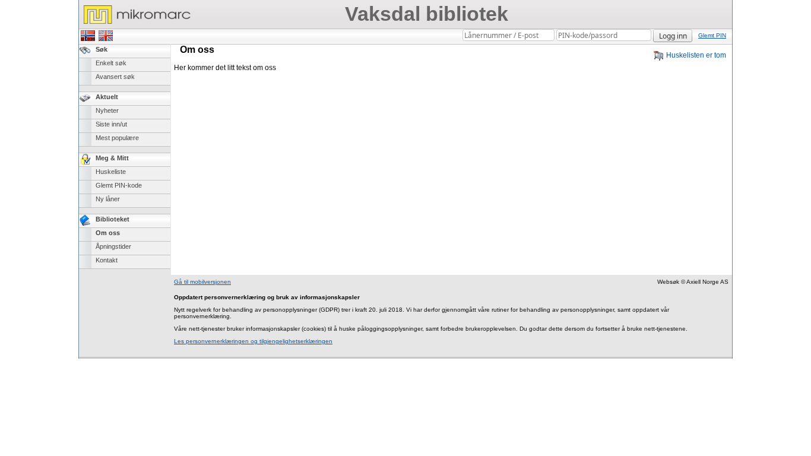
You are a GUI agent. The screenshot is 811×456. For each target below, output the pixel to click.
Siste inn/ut (111, 124)
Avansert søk (115, 76)
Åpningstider (113, 246)
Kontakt (107, 260)
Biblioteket (112, 219)
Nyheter (107, 110)
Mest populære (117, 137)
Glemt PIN (712, 35)
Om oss (108, 232)
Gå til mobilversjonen (202, 281)
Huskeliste (111, 171)
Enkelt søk (111, 62)
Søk (101, 49)
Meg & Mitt (112, 158)
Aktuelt (107, 96)
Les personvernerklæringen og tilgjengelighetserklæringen (253, 341)
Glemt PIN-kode (119, 185)
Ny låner (108, 198)
